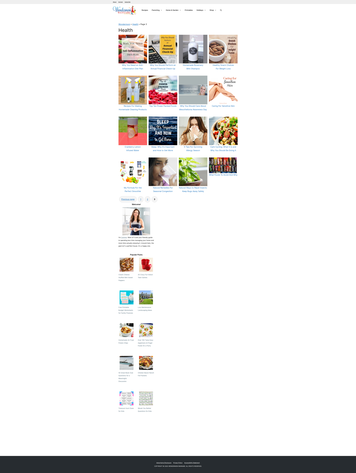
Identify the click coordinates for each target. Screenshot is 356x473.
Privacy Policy (177, 463)
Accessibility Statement (192, 463)
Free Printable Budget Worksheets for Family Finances (125, 310)
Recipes (145, 10)
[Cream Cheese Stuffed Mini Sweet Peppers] (127, 270)
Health (135, 24)
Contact (120, 2)
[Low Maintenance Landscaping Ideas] (146, 303)
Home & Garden (172, 10)
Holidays (200, 10)
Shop (212, 10)
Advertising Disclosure (163, 463)
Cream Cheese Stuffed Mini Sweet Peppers (125, 277)
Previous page (128, 199)
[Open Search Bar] (221, 10)
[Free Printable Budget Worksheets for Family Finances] (127, 303)
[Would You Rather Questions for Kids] (146, 404)
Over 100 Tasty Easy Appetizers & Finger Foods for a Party (145, 343)
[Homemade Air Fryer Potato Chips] (127, 336)
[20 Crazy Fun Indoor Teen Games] (146, 270)
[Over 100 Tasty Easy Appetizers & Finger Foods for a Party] (146, 336)
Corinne (124, 237)
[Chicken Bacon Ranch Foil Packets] (146, 368)
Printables (189, 10)
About (114, 2)
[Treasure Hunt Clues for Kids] (127, 404)
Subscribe (127, 2)
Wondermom (124, 24)
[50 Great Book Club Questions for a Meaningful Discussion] (127, 368)
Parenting (156, 10)
